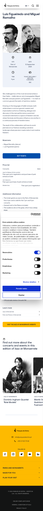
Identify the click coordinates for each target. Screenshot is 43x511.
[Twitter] (21, 454)
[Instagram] (13, 454)
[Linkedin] (38, 454)
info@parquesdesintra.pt (23, 437)
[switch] (37, 259)
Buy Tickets (21, 156)
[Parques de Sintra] (21, 433)
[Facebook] (5, 454)
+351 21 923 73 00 (23, 441)
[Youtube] (30, 454)
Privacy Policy (21, 508)
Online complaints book (21, 501)
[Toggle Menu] (37, 6)
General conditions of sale (21, 504)
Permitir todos (21, 289)
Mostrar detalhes (29, 282)
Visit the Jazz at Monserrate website (21, 324)
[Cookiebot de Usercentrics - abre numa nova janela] (30, 214)
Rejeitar (21, 295)
